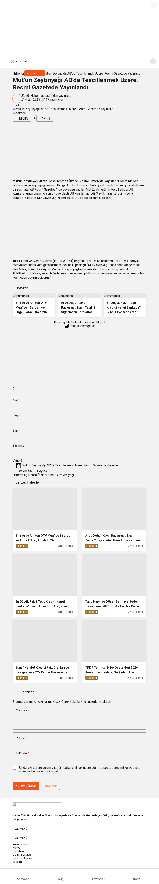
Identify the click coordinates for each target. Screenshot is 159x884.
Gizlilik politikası (22, 854)
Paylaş (41, 471)
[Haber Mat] (19, 61)
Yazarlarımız (20, 844)
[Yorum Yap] (32, 118)
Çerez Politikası (22, 858)
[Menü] (6, 61)
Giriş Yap (51, 785)
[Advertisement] (79, 27)
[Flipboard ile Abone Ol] (19, 113)
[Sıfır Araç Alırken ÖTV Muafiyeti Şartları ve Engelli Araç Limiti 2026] (34, 305)
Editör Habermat (33, 96)
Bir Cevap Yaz (26, 691)
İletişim (17, 861)
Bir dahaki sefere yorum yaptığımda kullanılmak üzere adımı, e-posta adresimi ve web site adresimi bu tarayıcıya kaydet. (79, 769)
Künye (16, 847)
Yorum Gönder (26, 785)
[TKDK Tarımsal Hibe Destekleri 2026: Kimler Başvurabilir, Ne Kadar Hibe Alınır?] (114, 651)
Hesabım (18, 851)
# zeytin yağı (65, 475)
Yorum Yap (25, 470)
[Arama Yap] (153, 61)
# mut (51, 475)
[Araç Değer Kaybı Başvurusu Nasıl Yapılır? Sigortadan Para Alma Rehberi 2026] (79, 305)
